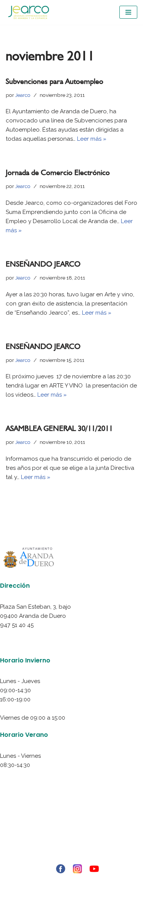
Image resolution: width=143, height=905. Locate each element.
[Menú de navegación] (128, 12)
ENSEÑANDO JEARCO (43, 263)
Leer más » (91, 138)
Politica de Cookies (71, 839)
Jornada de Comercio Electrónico (58, 172)
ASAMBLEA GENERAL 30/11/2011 (59, 428)
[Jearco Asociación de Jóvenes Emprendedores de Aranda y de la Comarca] (28, 12)
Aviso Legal (72, 821)
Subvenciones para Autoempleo (54, 81)
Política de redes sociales (71, 849)
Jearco (23, 95)
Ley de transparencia (71, 858)
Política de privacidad (71, 830)
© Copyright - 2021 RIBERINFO (72, 881)
